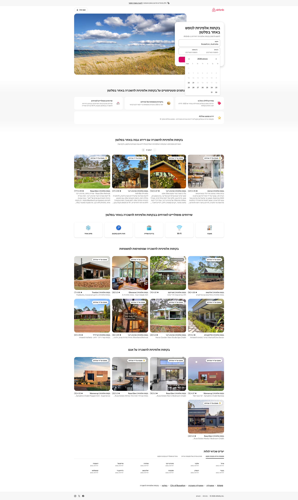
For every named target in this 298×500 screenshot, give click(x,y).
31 (212, 92)
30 (216, 92)
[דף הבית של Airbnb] (218, 9)
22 (189, 83)
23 (216, 87)
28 (193, 87)
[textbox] (209, 52)
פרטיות (205, 496)
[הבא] (143, 150)
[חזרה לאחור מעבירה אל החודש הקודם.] (216, 59)
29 (189, 87)
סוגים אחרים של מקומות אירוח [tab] (191, 456)
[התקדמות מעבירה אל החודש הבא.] (189, 59)
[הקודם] (155, 150)
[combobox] (199, 44)
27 (198, 87)
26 (203, 87)
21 (193, 83)
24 (212, 87)
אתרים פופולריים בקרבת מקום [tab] (167, 456)
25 (207, 87)
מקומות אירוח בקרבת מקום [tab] (215, 456)
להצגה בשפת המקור (136, 3)
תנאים (198, 496)
